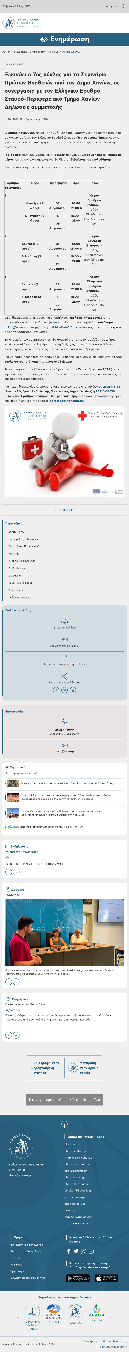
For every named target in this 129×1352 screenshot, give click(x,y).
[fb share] (56, 690)
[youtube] (91, 1252)
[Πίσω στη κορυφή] (64, 1124)
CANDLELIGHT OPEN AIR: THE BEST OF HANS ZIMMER (34, 864)
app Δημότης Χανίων (78, 1217)
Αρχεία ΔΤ (53, 52)
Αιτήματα (111, 6)
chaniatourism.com (76, 1164)
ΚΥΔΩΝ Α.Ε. (32, 1323)
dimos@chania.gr (65, 751)
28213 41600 (64, 729)
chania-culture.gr (75, 1151)
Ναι (85, 1100)
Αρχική (6, 52)
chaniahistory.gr (74, 1203)
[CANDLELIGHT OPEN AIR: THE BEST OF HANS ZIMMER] (64, 858)
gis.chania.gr (72, 1144)
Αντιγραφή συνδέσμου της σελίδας (65, 664)
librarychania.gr (74, 1197)
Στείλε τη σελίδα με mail (64, 646)
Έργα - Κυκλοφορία (20, 583)
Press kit (16, 1258)
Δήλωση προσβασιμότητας (28, 1277)
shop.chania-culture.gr (79, 1157)
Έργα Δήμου (19, 1271)
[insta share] (73, 690)
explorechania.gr (75, 1171)
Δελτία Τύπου (37, 52)
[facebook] (68, 1252)
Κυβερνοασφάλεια (19, 597)
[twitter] (76, 1252)
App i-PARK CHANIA (77, 1223)
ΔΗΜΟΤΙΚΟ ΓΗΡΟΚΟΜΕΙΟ (77, 1324)
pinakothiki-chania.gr (78, 1190)
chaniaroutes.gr (74, 1177)
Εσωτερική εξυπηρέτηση (26, 1251)
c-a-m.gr (69, 1210)
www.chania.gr (61, 322)
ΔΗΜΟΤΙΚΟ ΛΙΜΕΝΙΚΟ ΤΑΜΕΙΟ (96, 1325)
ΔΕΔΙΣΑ (54, 1320)
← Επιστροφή (64, 509)
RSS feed (16, 1264)
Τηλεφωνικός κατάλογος (27, 1245)
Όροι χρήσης (91, 1341)
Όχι (97, 1100)
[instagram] (83, 1252)
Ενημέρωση (20, 52)
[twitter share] (64, 690)
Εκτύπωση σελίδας (64, 627)
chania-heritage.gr (76, 1184)
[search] (124, 6)
